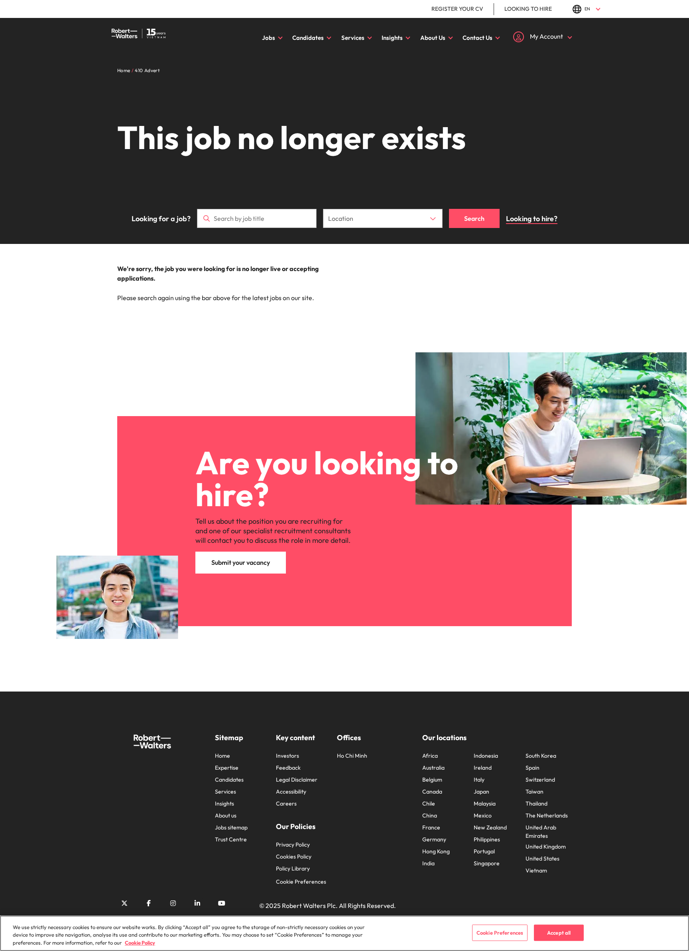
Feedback (288, 767)
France (431, 827)
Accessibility (291, 791)
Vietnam (536, 870)
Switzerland (540, 779)
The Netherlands (547, 815)
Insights (392, 37)
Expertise (226, 767)
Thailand (536, 803)
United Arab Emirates (541, 831)
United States (542, 858)
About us (225, 815)
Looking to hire (528, 8)
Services (352, 37)
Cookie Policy (140, 942)
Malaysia (485, 803)
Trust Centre (231, 839)
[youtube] (222, 903)
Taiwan (534, 791)
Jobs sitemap (231, 827)
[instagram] (173, 903)
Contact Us (477, 37)
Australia (433, 767)
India (428, 863)
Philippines (487, 839)
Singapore (487, 863)
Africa (430, 755)
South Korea (541, 755)
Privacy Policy (293, 844)
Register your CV (457, 8)
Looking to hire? (531, 218)
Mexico (483, 815)
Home (222, 755)
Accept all (559, 932)
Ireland (483, 767)
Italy (479, 779)
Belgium (432, 779)
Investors (287, 755)
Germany (434, 839)
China (429, 815)
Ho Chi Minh (352, 755)
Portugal (484, 851)
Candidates (308, 37)
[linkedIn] (197, 903)
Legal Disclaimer (296, 779)
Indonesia (486, 755)
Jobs (268, 37)
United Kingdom (546, 846)
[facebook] (149, 903)
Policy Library (293, 868)
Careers (286, 803)
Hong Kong (436, 851)
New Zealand (490, 827)
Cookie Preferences (301, 881)
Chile (428, 803)
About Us (432, 37)
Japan (481, 791)
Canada (432, 791)
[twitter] (124, 903)
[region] (344, 933)
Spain (532, 767)
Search (474, 218)
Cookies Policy (293, 856)
